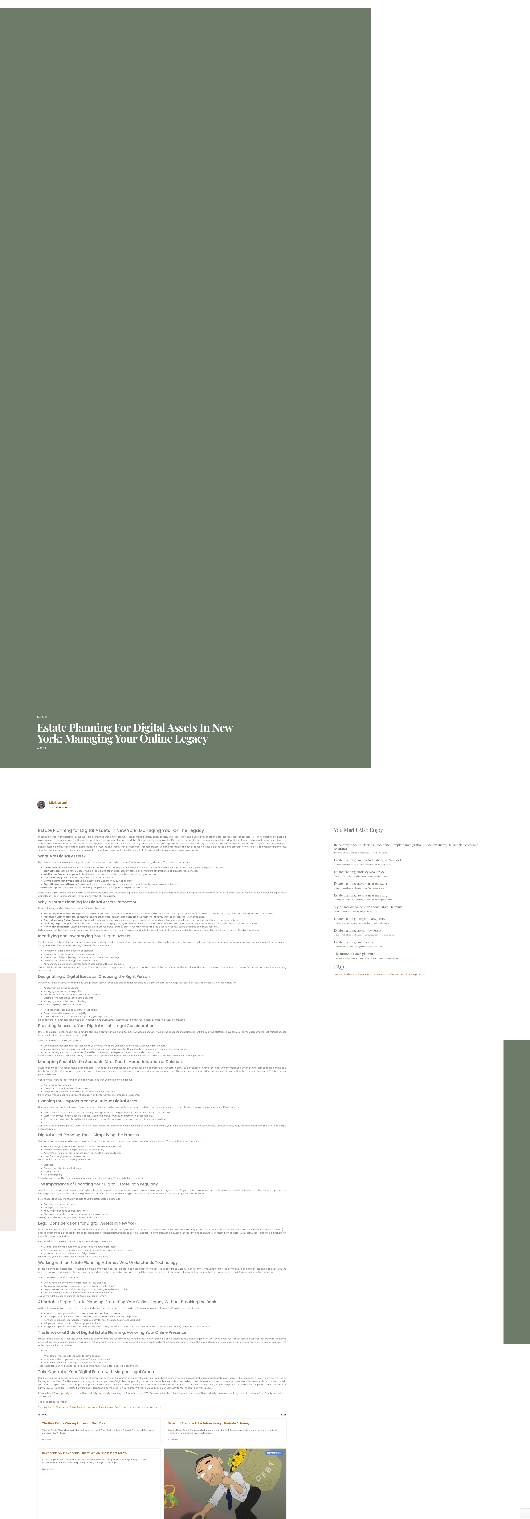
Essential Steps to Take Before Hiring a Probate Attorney (209, 1423)
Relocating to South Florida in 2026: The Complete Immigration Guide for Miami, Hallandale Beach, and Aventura (406, 846)
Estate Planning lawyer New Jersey (358, 930)
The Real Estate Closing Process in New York (73, 1423)
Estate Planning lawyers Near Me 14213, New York (368, 860)
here (168, 1384)
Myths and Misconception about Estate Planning (368, 907)
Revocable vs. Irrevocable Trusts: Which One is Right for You (85, 1453)
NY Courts (48, 1396)
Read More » (47, 1440)
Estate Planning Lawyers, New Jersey (359, 918)
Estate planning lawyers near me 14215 (360, 895)
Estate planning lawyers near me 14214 (360, 883)
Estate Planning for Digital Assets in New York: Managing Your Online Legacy (89, 1407)
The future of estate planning (354, 953)
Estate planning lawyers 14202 (355, 942)
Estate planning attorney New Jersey (359, 871)
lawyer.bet (155, 1407)
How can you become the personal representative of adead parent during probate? (380, 974)
